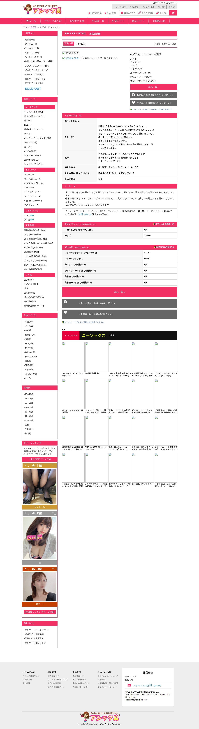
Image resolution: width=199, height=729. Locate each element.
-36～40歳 (28, 412)
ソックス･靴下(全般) (33, 112)
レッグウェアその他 (33, 164)
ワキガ (27, 215)
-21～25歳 (28, 398)
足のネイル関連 (31, 284)
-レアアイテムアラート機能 (36, 66)
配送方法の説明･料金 (165, 247)
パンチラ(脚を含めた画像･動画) (38, 243)
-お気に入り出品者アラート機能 (38, 61)
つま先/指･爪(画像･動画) (35, 256)
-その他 (27, 378)
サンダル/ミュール (32, 179)
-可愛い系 (28, 322)
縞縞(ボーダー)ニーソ (34, 129)
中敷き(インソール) (33, 200)
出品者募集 (96, 13)
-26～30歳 (28, 403)
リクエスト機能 (148, 7)
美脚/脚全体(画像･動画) (34, 230)
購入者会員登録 (54, 683)
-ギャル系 (28, 326)
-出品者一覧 (29, 39)
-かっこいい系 (30, 356)
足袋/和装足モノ (31, 160)
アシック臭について (31, 676)
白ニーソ (28, 125)
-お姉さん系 (29, 335)
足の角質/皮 (29, 293)
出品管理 (111, 13)
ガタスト (28, 147)
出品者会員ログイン (81, 683)
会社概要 (26, 683)
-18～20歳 (28, 394)
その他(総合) (30, 301)
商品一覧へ (153, 87)
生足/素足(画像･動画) (33, 247)
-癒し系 (27, 361)
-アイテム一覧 (30, 44)
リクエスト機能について (58, 679)
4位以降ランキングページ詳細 (39, 612)
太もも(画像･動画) (32, 234)
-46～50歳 (28, 420)
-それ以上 (28, 429)
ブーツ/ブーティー (32, 192)
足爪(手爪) (29, 280)
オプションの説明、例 (164, 224)
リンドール (39, 507)
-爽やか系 (28, 348)
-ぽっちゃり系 (30, 374)
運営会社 (172, 7)
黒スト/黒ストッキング (34, 116)
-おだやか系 (29, 352)
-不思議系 (28, 365)
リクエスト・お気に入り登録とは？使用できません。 (153, 109)
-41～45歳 (28, 416)
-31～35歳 (28, 407)
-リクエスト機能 (31, 52)
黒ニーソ (28, 120)
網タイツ (28, 133)
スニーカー (29, 174)
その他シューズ (31, 205)
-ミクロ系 (28, 369)
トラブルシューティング (108, 676)
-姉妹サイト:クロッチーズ (36, 70)
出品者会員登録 (79, 679)
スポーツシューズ (32, 196)
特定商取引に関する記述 (108, 683)
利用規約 (161, 7)
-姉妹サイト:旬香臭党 (34, 74)
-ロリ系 (27, 330)
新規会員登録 (147, 13)
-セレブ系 (28, 343)
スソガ (27, 220)
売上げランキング (80, 687)
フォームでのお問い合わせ (147, 685)
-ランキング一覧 (31, 48)
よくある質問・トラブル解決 (127, 7)
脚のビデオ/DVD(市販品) (35, 265)
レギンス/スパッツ (32, 155)
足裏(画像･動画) (31, 252)
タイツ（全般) (30, 142)
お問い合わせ (84, 214)
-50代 (26, 425)
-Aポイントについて (33, 57)
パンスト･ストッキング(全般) (37, 138)
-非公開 (27, 433)
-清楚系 (27, 339)
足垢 (26, 288)
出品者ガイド (78, 676)
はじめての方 (129, 13)
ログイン (163, 13)
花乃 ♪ (40, 604)
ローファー (29, 187)
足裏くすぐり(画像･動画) (35, 260)
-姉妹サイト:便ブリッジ (35, 79)
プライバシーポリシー (107, 687)
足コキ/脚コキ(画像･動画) (35, 239)
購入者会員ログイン (56, 687)
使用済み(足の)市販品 (34, 297)
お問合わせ (27, 679)
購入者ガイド (53, 676)
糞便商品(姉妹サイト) (34, 306)
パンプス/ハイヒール (33, 183)
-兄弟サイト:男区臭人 (34, 83)
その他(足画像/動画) (33, 269)
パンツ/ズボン (30, 151)
